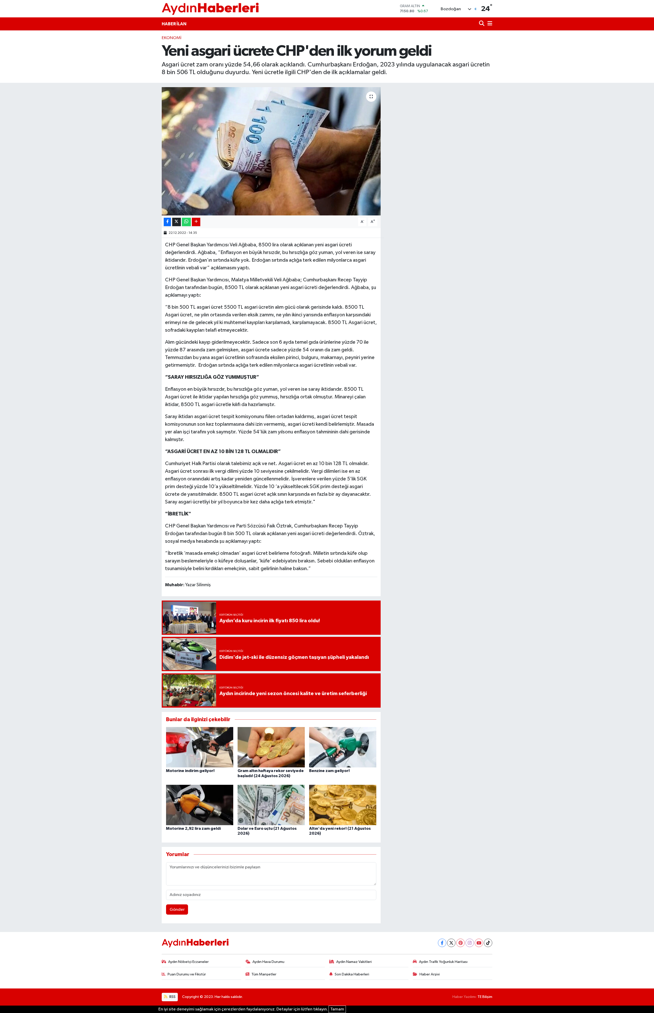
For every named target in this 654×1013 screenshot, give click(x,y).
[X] (451, 943)
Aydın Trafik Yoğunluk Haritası (443, 962)
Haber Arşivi (429, 974)
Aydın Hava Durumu (268, 962)
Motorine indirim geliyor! (190, 771)
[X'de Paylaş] (176, 222)
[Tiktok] (488, 943)
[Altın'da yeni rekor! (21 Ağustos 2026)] (342, 805)
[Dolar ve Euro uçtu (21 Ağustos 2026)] (271, 805)
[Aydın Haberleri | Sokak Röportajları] (210, 8)
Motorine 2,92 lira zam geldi (193, 828)
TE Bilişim (484, 997)
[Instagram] (469, 943)
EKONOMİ (171, 38)
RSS (172, 997)
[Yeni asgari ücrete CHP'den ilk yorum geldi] (271, 151)
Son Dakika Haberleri (352, 974)
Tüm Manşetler (263, 974)
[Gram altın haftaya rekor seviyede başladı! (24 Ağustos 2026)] (271, 747)
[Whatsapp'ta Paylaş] (186, 222)
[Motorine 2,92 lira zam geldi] (199, 805)
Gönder (177, 909)
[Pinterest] (460, 943)
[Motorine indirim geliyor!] (199, 747)
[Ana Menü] (489, 23)
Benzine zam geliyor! (329, 771)
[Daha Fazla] (196, 222)
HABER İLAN (174, 24)
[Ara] (482, 23)
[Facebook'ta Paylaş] (167, 222)
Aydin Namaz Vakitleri (354, 962)
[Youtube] (479, 943)
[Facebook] (442, 943)
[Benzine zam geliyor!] (342, 747)
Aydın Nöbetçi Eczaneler (188, 962)
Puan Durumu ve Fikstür (187, 974)
